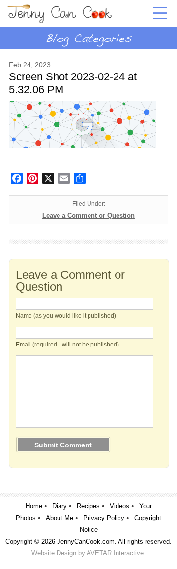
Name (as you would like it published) (66, 315)
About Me (59, 517)
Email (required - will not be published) (67, 344)
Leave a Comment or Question (88, 215)
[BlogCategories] (88, 38)
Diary (59, 506)
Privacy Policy (103, 517)
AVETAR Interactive (115, 553)
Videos (119, 506)
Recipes (88, 506)
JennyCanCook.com (86, 541)
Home (34, 506)
